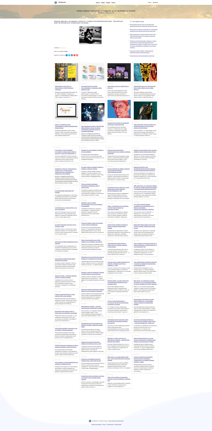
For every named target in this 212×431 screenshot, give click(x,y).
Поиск (149, 2)
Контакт (113, 2)
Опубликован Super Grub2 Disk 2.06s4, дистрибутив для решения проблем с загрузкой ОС (118, 321)
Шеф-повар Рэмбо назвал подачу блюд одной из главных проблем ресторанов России (144, 226)
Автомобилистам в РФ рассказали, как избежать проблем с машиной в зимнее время (92, 325)
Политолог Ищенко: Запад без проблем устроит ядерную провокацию (92, 223)
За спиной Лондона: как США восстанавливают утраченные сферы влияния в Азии (91, 88)
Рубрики (108, 2)
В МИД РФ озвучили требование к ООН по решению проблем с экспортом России (66, 346)
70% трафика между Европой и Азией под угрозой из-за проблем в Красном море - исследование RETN (145, 263)
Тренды (103, 2)
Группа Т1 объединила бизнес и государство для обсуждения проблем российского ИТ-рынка (117, 302)
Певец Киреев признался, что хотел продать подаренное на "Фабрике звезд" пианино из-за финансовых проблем (145, 340)
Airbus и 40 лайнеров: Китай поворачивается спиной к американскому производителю (66, 126)
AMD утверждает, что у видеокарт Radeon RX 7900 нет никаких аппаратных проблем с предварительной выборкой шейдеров (145, 187)
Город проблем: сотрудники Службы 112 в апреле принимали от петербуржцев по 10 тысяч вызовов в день (145, 245)
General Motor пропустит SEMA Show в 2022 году (118, 87)
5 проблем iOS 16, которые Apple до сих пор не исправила (66, 208)
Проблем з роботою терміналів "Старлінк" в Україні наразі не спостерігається (92, 273)
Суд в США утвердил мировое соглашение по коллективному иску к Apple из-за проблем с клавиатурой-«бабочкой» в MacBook (144, 207)
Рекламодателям (117, 424)
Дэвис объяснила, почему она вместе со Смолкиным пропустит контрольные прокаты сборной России (145, 126)
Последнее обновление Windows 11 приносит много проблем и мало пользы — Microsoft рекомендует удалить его (145, 321)
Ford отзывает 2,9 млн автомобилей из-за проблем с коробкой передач (66, 363)
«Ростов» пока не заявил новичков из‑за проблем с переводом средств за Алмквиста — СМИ (118, 263)
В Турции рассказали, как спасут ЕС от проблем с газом (65, 225)
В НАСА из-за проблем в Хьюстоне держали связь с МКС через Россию (91, 359)
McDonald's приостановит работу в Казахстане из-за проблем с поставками (66, 312)
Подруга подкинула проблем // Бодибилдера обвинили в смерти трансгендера (90, 185)
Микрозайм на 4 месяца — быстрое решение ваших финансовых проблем (91, 307)
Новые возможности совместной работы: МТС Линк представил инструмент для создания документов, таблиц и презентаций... (143, 36)
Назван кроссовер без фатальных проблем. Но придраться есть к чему (91, 342)
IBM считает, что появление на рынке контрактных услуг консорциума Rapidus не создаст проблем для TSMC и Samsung (145, 282)
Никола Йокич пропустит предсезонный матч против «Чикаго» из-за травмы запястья (144, 88)
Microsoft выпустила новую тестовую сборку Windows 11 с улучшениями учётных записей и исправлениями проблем (144, 302)
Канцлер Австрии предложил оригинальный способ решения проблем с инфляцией (119, 151)
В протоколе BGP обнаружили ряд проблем (64, 191)
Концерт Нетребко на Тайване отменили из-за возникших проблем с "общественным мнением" (118, 170)
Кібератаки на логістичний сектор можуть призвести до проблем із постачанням (92, 257)
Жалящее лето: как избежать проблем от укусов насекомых (92, 150)
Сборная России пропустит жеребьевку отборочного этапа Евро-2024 (118, 123)
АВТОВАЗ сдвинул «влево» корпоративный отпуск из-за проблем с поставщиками (92, 204)
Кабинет (156, 2)
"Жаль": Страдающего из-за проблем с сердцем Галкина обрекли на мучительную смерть (118, 207)
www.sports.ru (62, 47)
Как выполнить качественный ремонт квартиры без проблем (65, 259)
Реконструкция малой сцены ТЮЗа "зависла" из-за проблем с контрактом (91, 240)
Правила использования (96, 424)
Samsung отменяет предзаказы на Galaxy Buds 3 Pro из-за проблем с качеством (92, 290)
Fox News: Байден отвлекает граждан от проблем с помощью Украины (92, 167)
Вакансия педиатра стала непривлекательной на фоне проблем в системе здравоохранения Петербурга (144, 168)
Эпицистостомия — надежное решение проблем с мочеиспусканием (66, 276)
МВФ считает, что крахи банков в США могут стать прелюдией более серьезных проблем (118, 358)
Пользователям (110, 424)
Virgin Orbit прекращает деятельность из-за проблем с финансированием (66, 329)
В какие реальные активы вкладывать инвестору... (142, 55)
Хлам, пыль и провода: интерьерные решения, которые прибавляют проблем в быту (118, 379)
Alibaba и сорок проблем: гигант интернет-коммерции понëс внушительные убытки (145, 150)
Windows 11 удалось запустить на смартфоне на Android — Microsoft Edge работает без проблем (118, 340)
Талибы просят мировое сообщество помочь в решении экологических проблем (117, 226)
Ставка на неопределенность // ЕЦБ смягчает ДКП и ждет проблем (65, 295)
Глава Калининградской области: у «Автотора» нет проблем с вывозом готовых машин (117, 245)
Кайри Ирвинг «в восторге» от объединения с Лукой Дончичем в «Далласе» (64, 88)
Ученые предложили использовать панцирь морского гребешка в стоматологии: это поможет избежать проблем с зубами (144, 359)
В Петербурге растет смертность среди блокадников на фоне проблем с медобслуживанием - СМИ (118, 189)
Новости (98, 2)
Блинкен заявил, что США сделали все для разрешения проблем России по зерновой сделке (118, 282)
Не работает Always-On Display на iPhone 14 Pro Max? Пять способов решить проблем (92, 377)
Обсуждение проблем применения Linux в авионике (66, 242)
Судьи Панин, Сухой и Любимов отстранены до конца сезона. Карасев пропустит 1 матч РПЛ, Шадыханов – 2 (65, 151)
